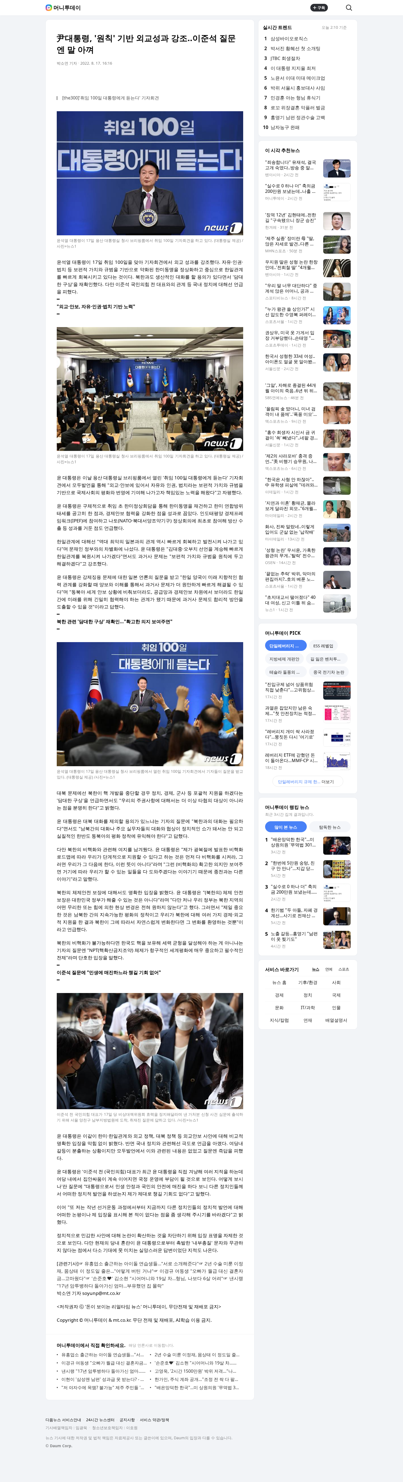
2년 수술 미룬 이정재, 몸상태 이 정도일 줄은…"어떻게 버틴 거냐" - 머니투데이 (197, 1355)
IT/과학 (308, 1008)
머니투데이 (67, 7)
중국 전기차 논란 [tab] (328, 672)
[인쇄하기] (237, 78)
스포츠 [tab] (343, 969)
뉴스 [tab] (315, 969)
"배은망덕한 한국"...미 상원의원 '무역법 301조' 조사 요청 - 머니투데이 (197, 1387)
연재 (307, 1020)
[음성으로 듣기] (204, 78)
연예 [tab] (328, 969)
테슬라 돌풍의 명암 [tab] (287, 672)
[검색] (350, 8)
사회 (336, 982)
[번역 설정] (215, 78)
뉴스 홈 (279, 982)
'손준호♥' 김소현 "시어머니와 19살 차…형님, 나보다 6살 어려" (157, 1278)
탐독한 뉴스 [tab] (330, 827)
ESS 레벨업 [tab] (323, 645)
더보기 (306, 781)
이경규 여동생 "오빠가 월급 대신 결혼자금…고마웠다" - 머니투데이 (104, 1363)
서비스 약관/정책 (154, 1419)
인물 (336, 1008)
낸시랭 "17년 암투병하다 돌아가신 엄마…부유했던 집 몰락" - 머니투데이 (104, 1371)
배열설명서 (336, 1020)
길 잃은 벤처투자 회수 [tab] (329, 659)
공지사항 (127, 1419)
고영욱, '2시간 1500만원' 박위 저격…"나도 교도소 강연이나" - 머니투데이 (197, 1371)
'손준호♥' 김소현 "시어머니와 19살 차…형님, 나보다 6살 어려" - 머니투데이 (197, 1363)
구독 (321, 7)
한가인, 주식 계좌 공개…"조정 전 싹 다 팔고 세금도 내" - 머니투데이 (197, 1379)
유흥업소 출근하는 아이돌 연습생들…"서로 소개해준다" (141, 1263)
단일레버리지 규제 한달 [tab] (288, 645)
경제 (279, 995)
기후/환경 (307, 982)
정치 (307, 995)
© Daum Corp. (59, 1445)
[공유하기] (337, 8)
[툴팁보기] (350, 27)
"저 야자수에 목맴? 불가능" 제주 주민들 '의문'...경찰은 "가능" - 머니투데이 (104, 1387)
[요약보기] (193, 78)
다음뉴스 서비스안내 (63, 1419)
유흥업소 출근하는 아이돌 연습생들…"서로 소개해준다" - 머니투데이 (104, 1355)
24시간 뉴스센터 (100, 1419)
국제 (336, 995)
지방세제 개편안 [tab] (284, 659)
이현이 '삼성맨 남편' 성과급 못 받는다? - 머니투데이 (104, 1379)
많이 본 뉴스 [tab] (285, 827)
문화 (279, 1008)
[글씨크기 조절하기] (226, 78)
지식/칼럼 (279, 1020)
